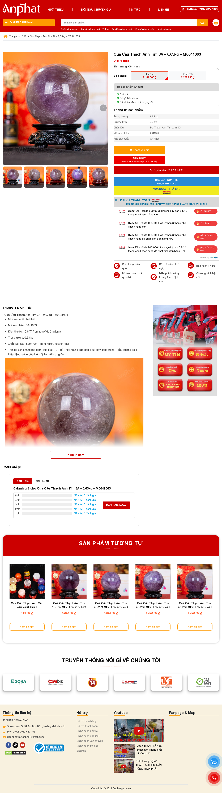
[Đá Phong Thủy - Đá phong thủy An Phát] (21, 9)
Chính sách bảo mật (88, 736)
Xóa (217, 69)
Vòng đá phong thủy (144, 29)
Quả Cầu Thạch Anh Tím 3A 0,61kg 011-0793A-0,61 (153, 604)
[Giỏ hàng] (215, 22)
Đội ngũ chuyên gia (96, 9)
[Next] (219, 600)
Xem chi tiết (27, 626)
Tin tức (135, 9)
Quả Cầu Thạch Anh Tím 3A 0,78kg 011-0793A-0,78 (111, 604)
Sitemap (81, 750)
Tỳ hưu (106, 29)
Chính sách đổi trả (87, 731)
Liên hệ (163, 9)
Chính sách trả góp (88, 746)
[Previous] (2, 600)
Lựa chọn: (120, 75)
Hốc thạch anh (164, 29)
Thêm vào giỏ (141, 149)
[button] (103, 107)
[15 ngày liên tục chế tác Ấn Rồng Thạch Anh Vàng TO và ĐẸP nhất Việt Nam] (139, 730)
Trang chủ (14, 36)
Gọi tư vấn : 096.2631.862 (168, 170)
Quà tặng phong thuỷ (122, 29)
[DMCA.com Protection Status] (15, 752)
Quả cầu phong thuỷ (90, 29)
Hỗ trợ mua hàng (86, 721)
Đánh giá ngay (116, 505)
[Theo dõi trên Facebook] (8, 745)
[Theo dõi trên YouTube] (22, 745)
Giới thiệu (56, 9)
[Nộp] (202, 22)
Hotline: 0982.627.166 (201, 9)
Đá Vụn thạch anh (69, 29)
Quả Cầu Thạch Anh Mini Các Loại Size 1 (27, 604)
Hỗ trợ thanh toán (87, 726)
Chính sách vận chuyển (90, 740)
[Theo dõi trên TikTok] (15, 745)
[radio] (149, 75)
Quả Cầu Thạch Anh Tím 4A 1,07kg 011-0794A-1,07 (69, 604)
